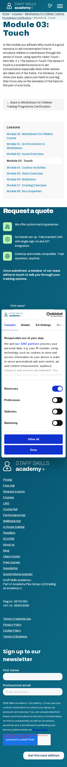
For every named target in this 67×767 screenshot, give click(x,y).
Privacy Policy (12, 624)
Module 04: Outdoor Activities (26, 167)
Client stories (11, 556)
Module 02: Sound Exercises (25, 154)
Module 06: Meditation (21, 179)
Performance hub (14, 515)
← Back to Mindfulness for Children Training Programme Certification (29, 104)
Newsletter (10, 568)
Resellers (9, 532)
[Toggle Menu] (60, 6)
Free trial (9, 485)
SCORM (8, 538)
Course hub (10, 509)
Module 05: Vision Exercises (25, 173)
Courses (17, 14)
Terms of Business (15, 636)
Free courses (11, 562)
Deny (33, 449)
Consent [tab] (9, 325)
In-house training (14, 526)
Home (5, 14)
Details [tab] (25, 325)
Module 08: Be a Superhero (24, 191)
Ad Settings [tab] (43, 325)
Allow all (33, 439)
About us (9, 544)
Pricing (7, 479)
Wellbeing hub (12, 521)
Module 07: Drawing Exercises (27, 185)
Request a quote (14, 491)
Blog (6, 550)
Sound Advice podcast (18, 574)
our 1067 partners (27, 343)
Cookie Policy (12, 630)
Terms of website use (17, 618)
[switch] (57, 400)
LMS (6, 503)
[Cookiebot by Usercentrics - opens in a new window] (47, 314)
